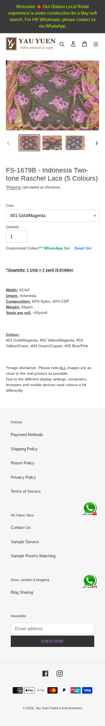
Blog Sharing (22, 592)
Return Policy (22, 463)
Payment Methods (27, 434)
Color (10, 206)
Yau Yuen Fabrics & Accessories (58, 708)
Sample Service (25, 541)
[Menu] (96, 44)
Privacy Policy (23, 477)
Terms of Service (26, 491)
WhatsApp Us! (57, 248)
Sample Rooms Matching (33, 555)
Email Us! (83, 248)
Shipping (13, 187)
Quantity (12, 227)
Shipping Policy (24, 449)
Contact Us (21, 527)
